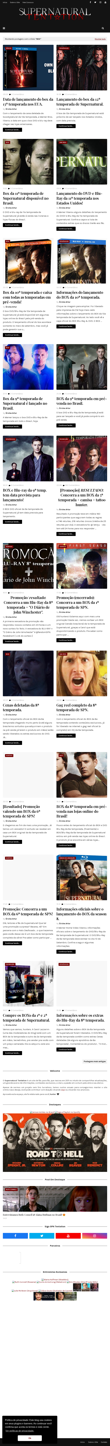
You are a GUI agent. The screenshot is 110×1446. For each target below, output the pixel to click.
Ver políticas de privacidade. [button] (19, 1431)
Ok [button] (30, 1438)
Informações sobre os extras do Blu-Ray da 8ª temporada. (80, 1018)
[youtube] (105, 2)
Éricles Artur (11, 109)
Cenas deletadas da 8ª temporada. (21, 707)
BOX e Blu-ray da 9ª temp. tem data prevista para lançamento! (25, 495)
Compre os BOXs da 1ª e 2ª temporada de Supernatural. (26, 1018)
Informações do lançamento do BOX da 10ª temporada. (79, 295)
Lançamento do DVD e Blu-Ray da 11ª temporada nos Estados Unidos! (79, 198)
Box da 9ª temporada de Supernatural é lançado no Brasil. (25, 403)
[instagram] (100, 2)
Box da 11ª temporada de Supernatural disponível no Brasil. (26, 198)
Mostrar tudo (100, 39)
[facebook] (90, 2)
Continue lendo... (12, 130)
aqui (63, 1090)
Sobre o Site (15, 2)
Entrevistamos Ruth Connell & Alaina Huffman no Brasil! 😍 (34, 1214)
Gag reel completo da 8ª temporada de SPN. (76, 707)
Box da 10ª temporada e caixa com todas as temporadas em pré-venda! (27, 297)
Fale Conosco (28, 2)
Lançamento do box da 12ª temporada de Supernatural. (80, 102)
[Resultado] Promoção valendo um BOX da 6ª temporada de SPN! (21, 811)
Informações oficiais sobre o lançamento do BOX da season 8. (81, 914)
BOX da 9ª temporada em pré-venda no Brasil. (81, 401)
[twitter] (95, 2)
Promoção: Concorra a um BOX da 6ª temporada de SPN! (28, 911)
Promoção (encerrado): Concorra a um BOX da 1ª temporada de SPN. (77, 602)
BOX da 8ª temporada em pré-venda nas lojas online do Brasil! (81, 811)
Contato (104, 1442)
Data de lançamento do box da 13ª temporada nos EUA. (28, 102)
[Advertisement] (55, 1325)
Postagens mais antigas (95, 1061)
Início (5, 2)
